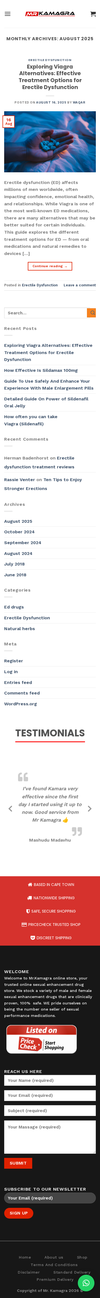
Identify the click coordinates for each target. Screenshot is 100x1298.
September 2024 (22, 542)
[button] (86, 1283)
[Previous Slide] (10, 807)
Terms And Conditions (54, 1264)
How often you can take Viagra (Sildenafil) (31, 420)
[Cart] (93, 14)
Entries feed (18, 682)
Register (13, 660)
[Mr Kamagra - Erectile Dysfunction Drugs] (50, 14)
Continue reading (50, 266)
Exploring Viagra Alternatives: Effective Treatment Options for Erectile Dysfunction (50, 77)
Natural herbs (19, 628)
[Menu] (7, 14)
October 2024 (19, 531)
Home (25, 1257)
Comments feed (22, 693)
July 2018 (14, 564)
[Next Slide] (89, 807)
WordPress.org (20, 703)
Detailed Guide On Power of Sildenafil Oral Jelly (46, 402)
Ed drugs (14, 607)
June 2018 (15, 574)
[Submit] (91, 312)
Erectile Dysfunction (49, 60)
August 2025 (18, 521)
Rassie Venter (19, 479)
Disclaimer (29, 1272)
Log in (11, 671)
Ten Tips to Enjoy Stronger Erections (43, 484)
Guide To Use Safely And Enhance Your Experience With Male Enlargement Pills (49, 384)
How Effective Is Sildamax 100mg (41, 370)
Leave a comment (80, 285)
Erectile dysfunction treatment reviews (39, 462)
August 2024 (18, 553)
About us (53, 1257)
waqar (79, 102)
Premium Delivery (55, 1279)
